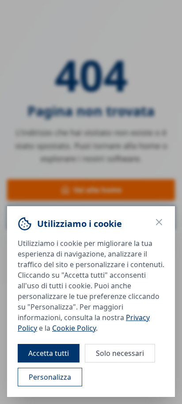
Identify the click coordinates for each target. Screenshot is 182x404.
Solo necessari (120, 353)
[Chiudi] (159, 222)
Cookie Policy (74, 328)
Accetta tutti (48, 353)
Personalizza (50, 377)
